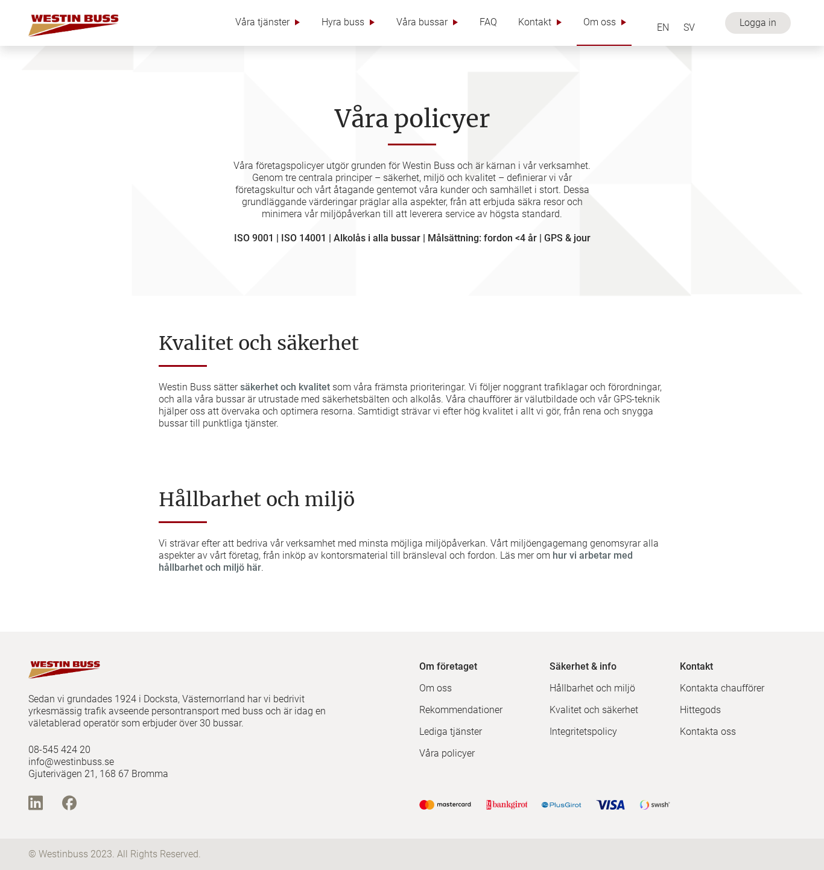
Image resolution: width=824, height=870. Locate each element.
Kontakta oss (708, 731)
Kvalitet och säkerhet (594, 710)
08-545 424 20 (59, 749)
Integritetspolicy (583, 731)
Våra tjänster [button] (262, 22)
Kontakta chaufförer (722, 688)
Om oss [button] (599, 22)
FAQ (488, 22)
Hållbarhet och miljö (592, 688)
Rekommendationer (460, 710)
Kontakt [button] (534, 22)
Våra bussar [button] (422, 22)
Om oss (435, 688)
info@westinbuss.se (71, 761)
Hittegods (700, 710)
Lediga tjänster (450, 731)
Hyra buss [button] (343, 22)
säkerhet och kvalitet (285, 387)
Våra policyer (447, 753)
